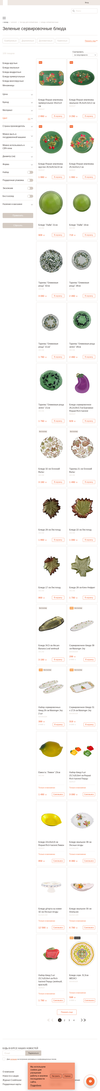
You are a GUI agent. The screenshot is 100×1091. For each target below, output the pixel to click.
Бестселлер (8, 196)
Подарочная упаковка (13, 180)
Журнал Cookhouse (12, 1080)
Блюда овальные (11, 68)
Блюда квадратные (12, 72)
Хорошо (67, 1076)
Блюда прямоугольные (14, 76)
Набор (6, 172)
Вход (87, 3)
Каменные (62, 41)
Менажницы (8, 85)
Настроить (56, 1076)
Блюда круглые (10, 63)
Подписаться (33, 1053)
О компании (8, 1072)
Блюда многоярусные (13, 81)
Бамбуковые (10, 41)
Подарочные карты (12, 1084)
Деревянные (28, 41)
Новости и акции (11, 1076)
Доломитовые (45, 41)
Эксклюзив (8, 188)
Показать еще (67, 1012)
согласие (13, 1059)
